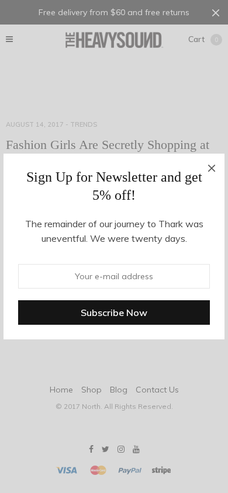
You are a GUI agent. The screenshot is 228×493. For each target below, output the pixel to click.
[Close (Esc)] (211, 166)
